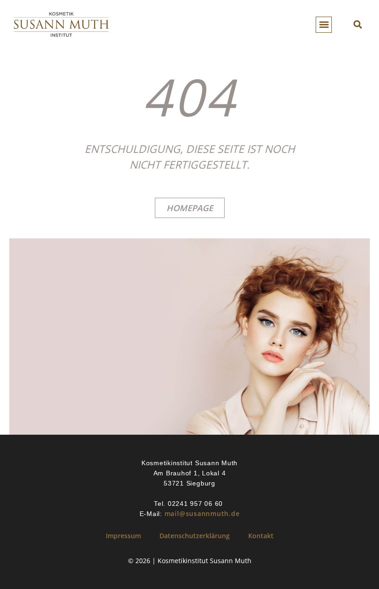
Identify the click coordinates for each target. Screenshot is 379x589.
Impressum (123, 535)
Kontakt (261, 535)
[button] (324, 25)
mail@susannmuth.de (202, 513)
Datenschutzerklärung (194, 535)
